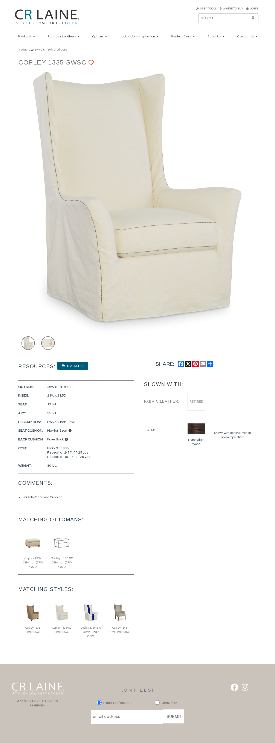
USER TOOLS (208, 8)
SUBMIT (174, 716)
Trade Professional (118, 703)
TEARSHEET (74, 366)
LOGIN (253, 8)
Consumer (168, 703)
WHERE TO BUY (234, 8)
